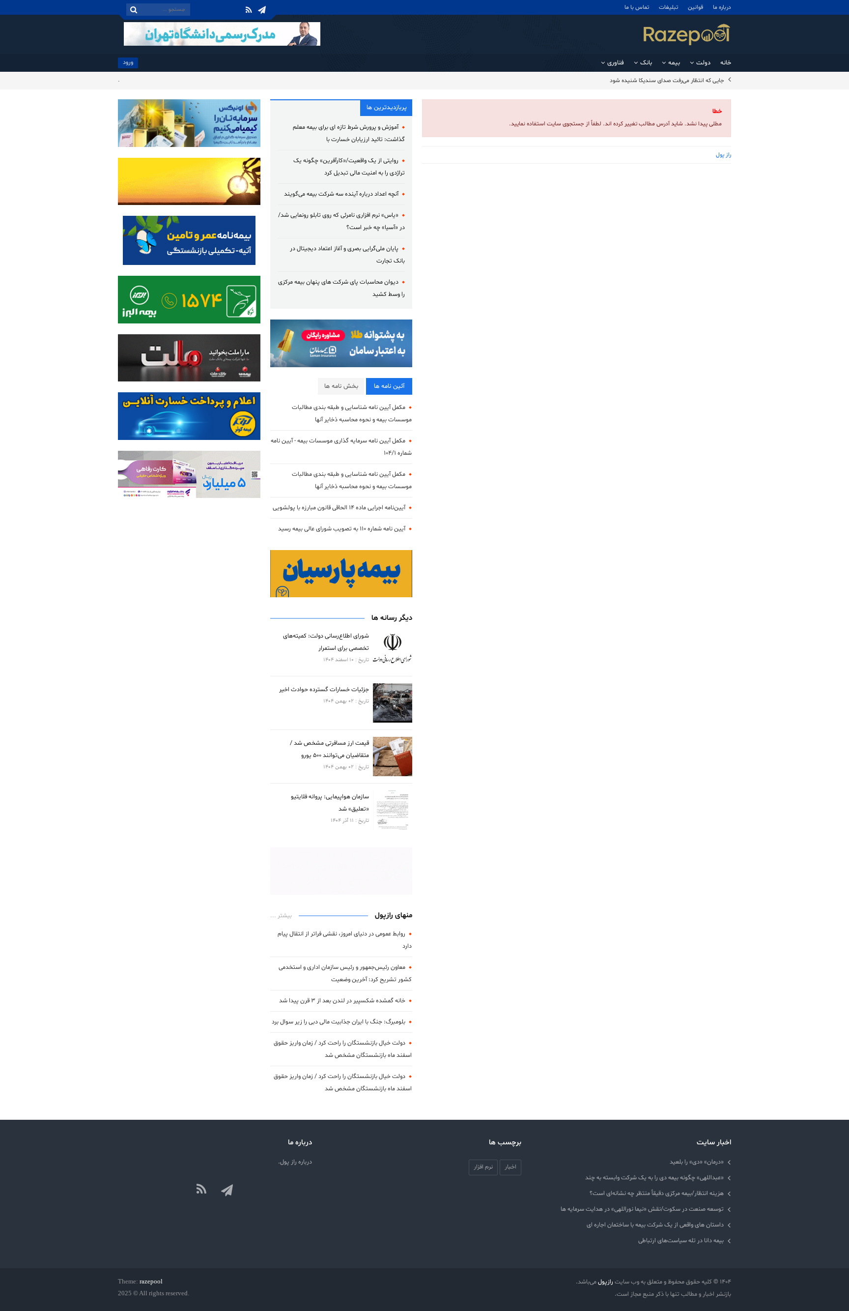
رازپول (605, 1282)
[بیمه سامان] (341, 343)
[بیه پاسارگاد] (189, 240)
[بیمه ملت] (189, 181)
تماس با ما (636, 7)
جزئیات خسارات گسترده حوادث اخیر (324, 689)
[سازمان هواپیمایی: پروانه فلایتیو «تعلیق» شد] (392, 810)
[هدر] (222, 33)
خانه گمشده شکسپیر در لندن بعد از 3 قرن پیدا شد (342, 1000)
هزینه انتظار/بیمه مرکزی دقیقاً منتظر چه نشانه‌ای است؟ (657, 1193)
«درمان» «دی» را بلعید (697, 1162)
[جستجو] (133, 9)
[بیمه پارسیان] (341, 573)
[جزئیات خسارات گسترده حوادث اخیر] (392, 703)
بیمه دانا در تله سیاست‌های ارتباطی (681, 1240)
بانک (646, 62)
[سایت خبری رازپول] (687, 34)
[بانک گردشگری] (341, 871)
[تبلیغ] (189, 299)
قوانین (695, 7)
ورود (128, 62)
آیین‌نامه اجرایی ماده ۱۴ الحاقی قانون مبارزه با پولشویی (339, 507)
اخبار (510, 1167)
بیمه (674, 62)
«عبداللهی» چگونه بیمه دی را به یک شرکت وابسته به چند (654, 1177)
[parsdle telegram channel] (228, 1190)
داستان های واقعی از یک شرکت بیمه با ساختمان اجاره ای (655, 1225)
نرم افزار (483, 1167)
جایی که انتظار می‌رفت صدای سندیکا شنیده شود (667, 81)
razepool (151, 1281)
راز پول (723, 155)
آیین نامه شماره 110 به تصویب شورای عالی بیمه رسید (341, 528)
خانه (725, 62)
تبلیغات (668, 7)
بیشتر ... (281, 916)
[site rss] (201, 1190)
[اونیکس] (189, 123)
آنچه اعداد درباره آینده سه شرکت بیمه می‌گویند (341, 194)
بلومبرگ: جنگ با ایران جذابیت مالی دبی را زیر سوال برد (338, 1022)
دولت (703, 62)
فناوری (615, 62)
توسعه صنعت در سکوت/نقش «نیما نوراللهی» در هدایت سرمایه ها (642, 1209)
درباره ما (722, 7)
